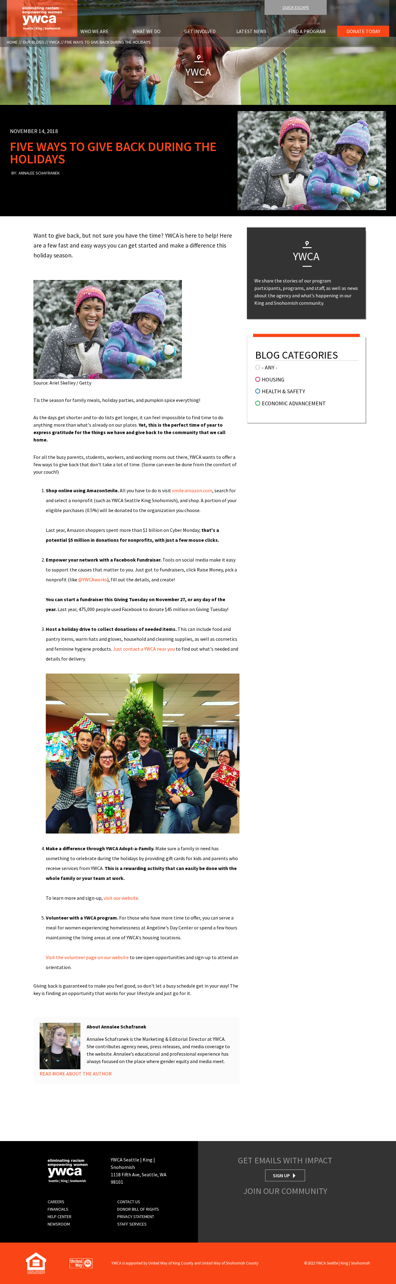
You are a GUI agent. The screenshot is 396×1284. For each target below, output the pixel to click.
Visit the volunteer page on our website (88, 957)
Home (12, 42)
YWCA (54, 42)
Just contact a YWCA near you (144, 649)
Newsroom (59, 1224)
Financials (58, 1209)
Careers (56, 1201)
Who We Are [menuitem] (94, 31)
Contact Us (128, 1201)
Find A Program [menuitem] (307, 31)
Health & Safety (283, 391)
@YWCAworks (92, 579)
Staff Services (132, 1224)
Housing (273, 379)
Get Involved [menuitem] (200, 31)
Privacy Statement (135, 1216)
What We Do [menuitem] (146, 31)
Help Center (59, 1216)
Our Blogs (33, 42)
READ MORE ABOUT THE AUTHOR (76, 1074)
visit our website (121, 898)
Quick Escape (295, 7)
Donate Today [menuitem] (363, 31)
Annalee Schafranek (39, 173)
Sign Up (281, 1175)
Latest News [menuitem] (251, 31)
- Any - (270, 367)
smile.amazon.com (192, 490)
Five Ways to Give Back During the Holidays (108, 42)
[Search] (394, 5)
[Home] (42, 18)
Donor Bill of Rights (138, 1209)
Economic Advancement (294, 403)
